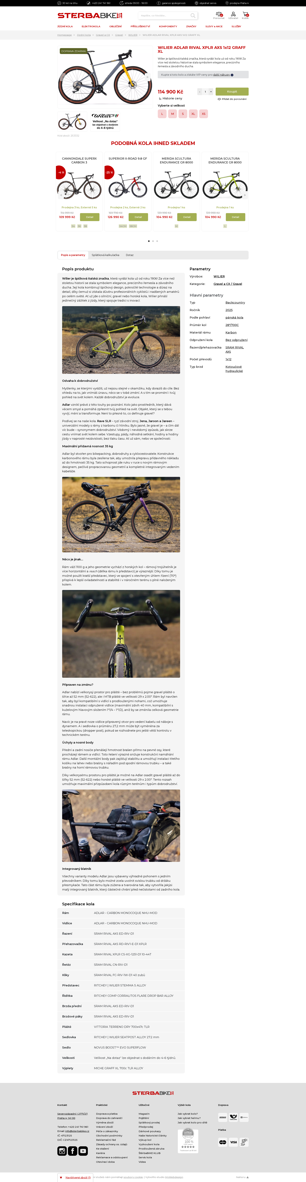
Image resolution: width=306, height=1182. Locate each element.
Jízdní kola (84, 34)
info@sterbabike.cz (77, 1131)
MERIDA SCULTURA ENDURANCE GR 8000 (176, 160)
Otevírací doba (105, 1161)
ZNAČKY (191, 26)
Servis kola (145, 1157)
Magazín (144, 1113)
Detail (89, 217)
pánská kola (234, 317)
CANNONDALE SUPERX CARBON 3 (79, 160)
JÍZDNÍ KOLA (65, 26)
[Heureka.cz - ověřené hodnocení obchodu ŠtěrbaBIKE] (188, 1140)
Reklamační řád (106, 1139)
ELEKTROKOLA (91, 26)
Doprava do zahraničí (109, 1118)
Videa (142, 1161)
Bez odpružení (237, 340)
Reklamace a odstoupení (112, 1157)
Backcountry (235, 302)
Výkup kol (145, 1139)
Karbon (231, 332)
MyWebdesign (174, 1177)
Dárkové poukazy (150, 1131)
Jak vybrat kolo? (188, 1113)
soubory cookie (133, 1177)
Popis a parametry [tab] (73, 255)
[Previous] (63, 77)
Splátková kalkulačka (105, 255)
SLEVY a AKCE (213, 26)
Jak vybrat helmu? (189, 1118)
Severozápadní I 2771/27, (72, 1113)
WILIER (132, 34)
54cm (122, 226)
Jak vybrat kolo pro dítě (192, 1122)
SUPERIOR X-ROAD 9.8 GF (128, 158)
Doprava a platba (106, 1113)
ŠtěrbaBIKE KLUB (149, 1153)
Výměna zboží (105, 1122)
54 (73, 226)
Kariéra (100, 1153)
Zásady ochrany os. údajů (111, 1144)
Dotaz (130, 255)
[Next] (148, 77)
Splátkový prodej (149, 1122)
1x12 (228, 359)
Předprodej (146, 1126)
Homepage (64, 34)
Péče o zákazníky (107, 1131)
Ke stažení (102, 1148)
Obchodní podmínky (109, 1135)
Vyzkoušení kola (149, 1144)
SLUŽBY (236, 26)
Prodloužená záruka (151, 1148)
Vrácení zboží (104, 1126)
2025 (229, 310)
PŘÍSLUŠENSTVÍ (140, 26)
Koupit (232, 91)
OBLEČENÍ (115, 26)
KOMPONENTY (168, 26)
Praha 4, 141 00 (66, 1118)
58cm (133, 226)
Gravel (119, 34)
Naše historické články (153, 1135)
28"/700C (232, 325)
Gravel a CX (103, 34)
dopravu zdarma (219, 74)
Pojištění (144, 1118)
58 (85, 226)
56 (79, 226)
